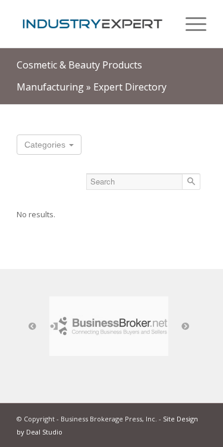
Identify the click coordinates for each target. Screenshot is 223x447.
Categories (46, 144)
